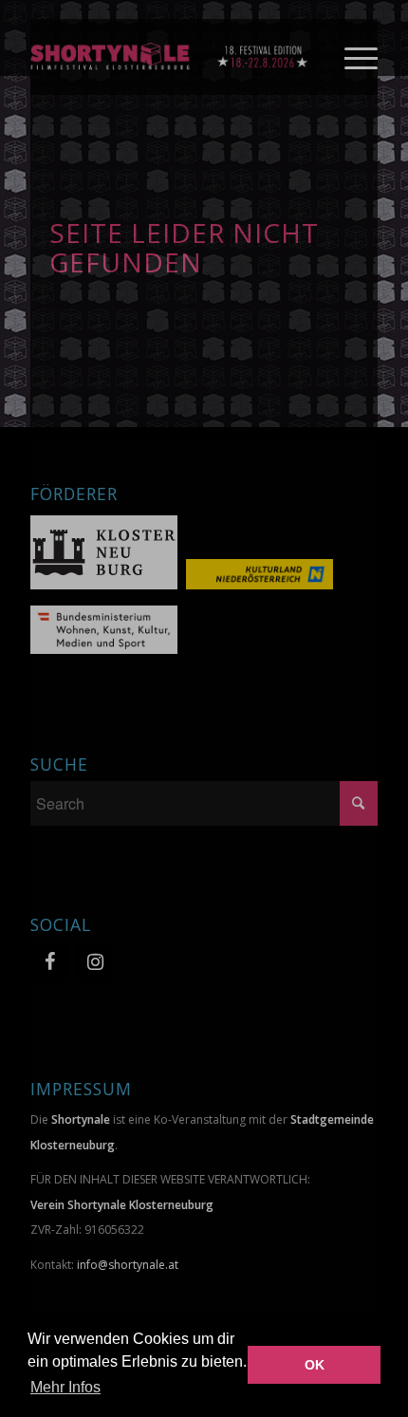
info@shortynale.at (127, 1265)
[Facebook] (49, 962)
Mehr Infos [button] (65, 1387)
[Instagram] (95, 962)
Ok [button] (315, 1364)
